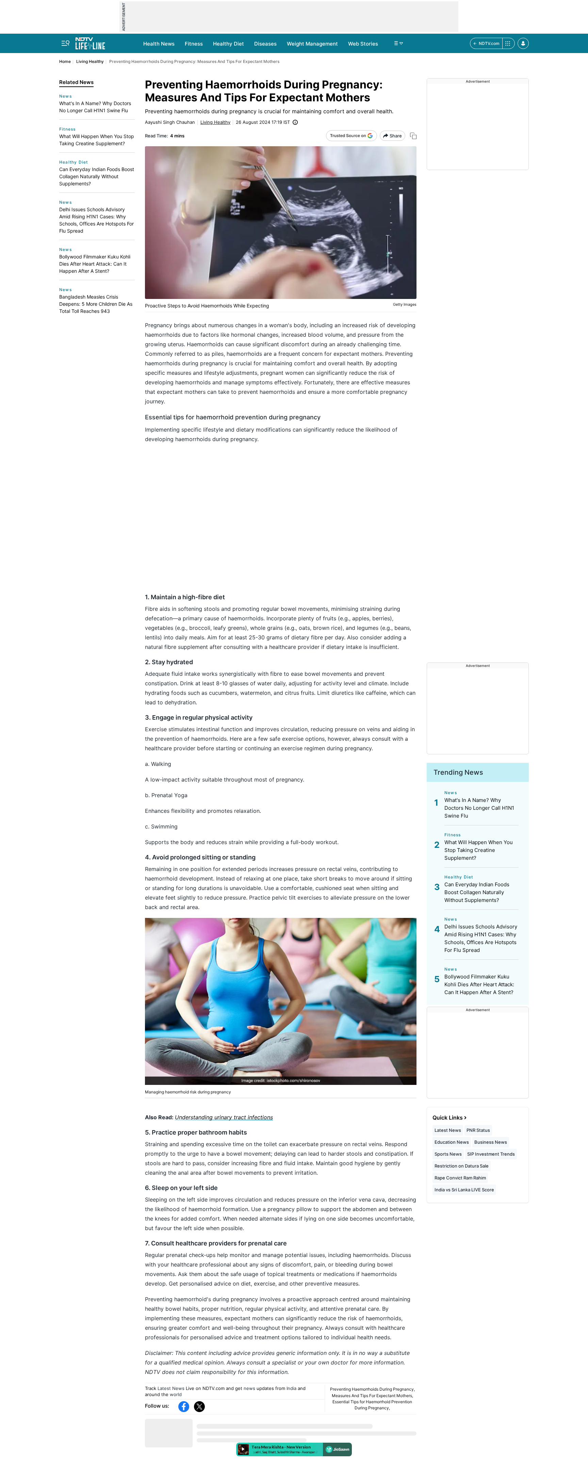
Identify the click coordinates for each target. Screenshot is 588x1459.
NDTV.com (489, 43)
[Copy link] (413, 136)
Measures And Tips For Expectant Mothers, (372, 1395)
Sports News (448, 1154)
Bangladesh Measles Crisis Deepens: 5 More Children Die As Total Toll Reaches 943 (95, 304)
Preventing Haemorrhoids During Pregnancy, (372, 1389)
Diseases (265, 43)
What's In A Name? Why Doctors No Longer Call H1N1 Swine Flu (95, 106)
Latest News (171, 1388)
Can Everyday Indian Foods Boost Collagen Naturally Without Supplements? (96, 176)
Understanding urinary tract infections (224, 1117)
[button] (523, 43)
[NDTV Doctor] (90, 41)
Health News (159, 43)
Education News (452, 1142)
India (291, 1388)
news (249, 1388)
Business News (490, 1142)
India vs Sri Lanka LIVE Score (464, 1189)
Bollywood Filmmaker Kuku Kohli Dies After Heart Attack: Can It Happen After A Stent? (94, 264)
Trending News (458, 772)
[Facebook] (183, 1406)
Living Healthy (90, 61)
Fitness (194, 43)
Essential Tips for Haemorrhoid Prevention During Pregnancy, (372, 1404)
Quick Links (447, 1117)
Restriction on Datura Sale (462, 1166)
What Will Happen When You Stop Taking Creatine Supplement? (96, 139)
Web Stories (363, 43)
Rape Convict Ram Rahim (460, 1177)
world (176, 1394)
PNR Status (478, 1130)
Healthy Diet (228, 43)
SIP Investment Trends (491, 1154)
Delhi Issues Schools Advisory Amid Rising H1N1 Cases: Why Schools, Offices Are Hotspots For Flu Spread (96, 220)
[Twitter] (199, 1406)
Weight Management (312, 43)
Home (65, 61)
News (65, 96)
